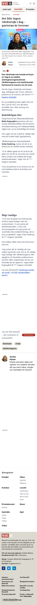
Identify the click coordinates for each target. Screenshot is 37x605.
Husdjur (5, 477)
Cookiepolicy (25, 590)
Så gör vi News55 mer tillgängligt (26, 595)
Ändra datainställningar (10, 600)
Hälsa (22, 477)
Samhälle (18, 9)
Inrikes (4, 515)
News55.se (6, 15)
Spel (22, 512)
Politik (4, 518)
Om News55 (24, 577)
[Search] (30, 3)
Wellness (23, 483)
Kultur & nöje (24, 494)
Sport (22, 499)
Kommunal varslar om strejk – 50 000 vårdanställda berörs (18, 272)
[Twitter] (9, 568)
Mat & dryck (24, 497)
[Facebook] (3, 568)
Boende (4, 507)
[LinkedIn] (14, 568)
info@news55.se (15, 563)
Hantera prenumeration (7, 578)
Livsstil (23, 488)
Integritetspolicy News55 (8, 591)
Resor (22, 504)
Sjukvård (23, 480)
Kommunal (7, 344)
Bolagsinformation (27, 581)
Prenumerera (29, 335)
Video (4, 526)
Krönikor (5, 488)
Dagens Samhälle (9, 97)
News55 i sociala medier (26, 587)
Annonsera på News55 (7, 582)
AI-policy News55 (9, 594)
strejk (18, 344)
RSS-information (8, 586)
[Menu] (34, 3)
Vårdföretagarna (9, 348)
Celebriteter (24, 491)
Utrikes (4, 521)
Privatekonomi (8, 504)
